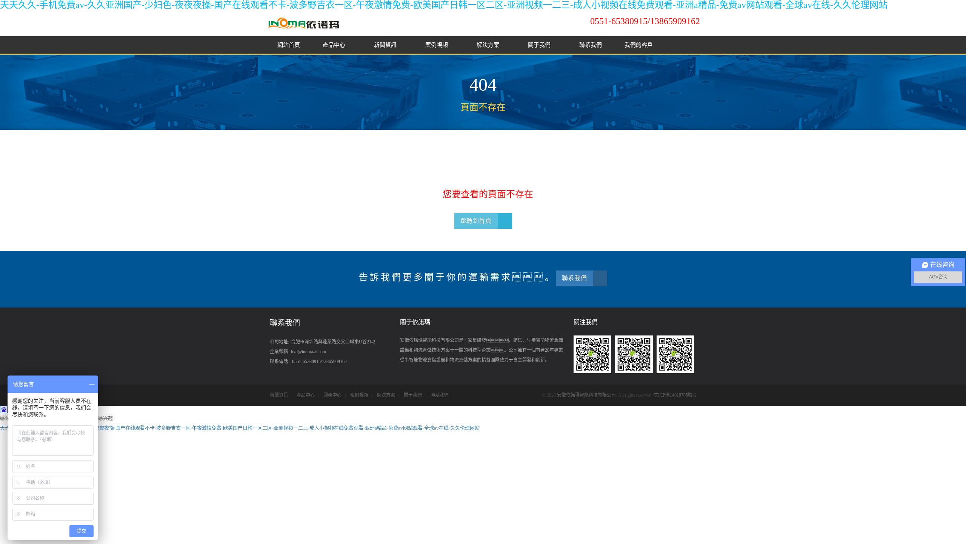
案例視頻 (437, 45)
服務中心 (332, 395)
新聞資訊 (386, 45)
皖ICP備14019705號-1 (675, 395)
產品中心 (335, 45)
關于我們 (540, 45)
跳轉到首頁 (476, 221)
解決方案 (489, 45)
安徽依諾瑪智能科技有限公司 (586, 395)
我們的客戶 (639, 45)
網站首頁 (288, 45)
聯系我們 (590, 45)
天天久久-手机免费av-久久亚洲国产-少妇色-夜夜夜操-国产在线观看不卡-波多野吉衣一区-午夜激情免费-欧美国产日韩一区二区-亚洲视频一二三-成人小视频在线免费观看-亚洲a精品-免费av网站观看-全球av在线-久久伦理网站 (444, 5)
